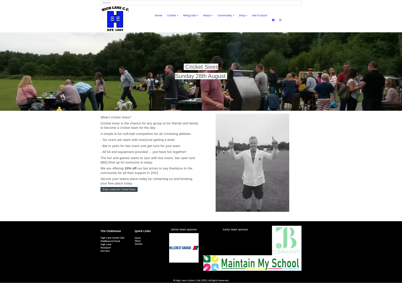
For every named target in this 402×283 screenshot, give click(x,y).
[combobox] (201, 2)
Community (225, 15)
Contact (138, 243)
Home (158, 15)
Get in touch (259, 15)
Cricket (172, 15)
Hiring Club (190, 15)
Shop (242, 15)
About (207, 15)
